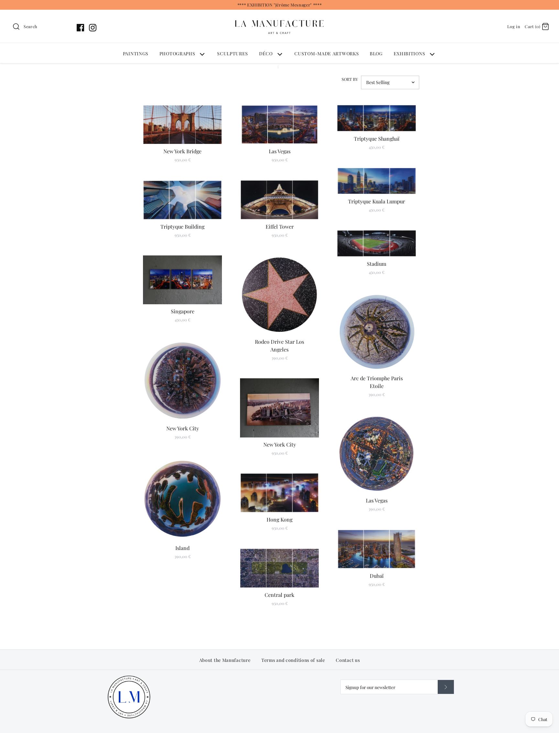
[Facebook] (80, 27)
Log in (514, 26)
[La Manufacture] (279, 13)
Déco (266, 53)
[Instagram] (92, 27)
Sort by (350, 79)
